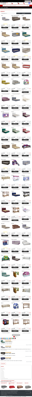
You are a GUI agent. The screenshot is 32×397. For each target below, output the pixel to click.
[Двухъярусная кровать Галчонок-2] (26, 179)
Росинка (12, 175)
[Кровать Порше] (26, 51)
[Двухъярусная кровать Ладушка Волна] (16, 210)
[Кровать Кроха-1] (5, 306)
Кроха (22, 143)
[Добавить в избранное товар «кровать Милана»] (9, 59)
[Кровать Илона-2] (26, 243)
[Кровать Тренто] (16, 259)
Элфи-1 (12, 31)
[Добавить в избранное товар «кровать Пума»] (9, 43)
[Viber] (4, 338)
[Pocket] (14, 338)
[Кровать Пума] (5, 35)
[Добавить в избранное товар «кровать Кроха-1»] (9, 315)
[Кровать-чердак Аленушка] (16, 163)
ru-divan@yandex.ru (6, 395)
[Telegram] (6, 338)
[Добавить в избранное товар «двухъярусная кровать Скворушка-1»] (20, 315)
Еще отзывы (3, 363)
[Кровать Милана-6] (16, 66)
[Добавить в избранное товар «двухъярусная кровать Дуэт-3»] (30, 331)
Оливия (2, 143)
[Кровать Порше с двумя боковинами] (16, 19)
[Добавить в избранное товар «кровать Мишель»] (20, 108)
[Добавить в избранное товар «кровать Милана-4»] (20, 155)
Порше (23, 47)
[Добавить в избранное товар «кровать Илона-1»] (30, 219)
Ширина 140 (2, 373)
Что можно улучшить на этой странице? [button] (8, 380)
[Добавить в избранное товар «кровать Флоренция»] (9, 235)
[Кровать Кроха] (26, 147)
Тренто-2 (12, 111)
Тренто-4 (12, 127)
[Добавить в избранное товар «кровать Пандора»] (9, 283)
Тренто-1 (2, 127)
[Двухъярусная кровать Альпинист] (16, 290)
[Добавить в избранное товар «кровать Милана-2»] (30, 43)
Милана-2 (23, 31)
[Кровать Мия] (26, 163)
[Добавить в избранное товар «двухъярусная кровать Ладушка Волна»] (20, 220)
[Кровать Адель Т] (16, 82)
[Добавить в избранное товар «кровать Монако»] (30, 27)
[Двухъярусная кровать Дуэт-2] (5, 195)
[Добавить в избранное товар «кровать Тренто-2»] (20, 123)
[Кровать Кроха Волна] (5, 179)
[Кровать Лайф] (16, 51)
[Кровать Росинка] (16, 179)
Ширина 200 (2, 376)
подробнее (4, 27)
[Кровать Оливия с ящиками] (16, 243)
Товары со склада (4, 394)
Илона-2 (23, 239)
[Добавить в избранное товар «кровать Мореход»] (9, 251)
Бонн (22, 223)
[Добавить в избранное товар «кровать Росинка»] (20, 187)
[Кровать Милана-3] (5, 210)
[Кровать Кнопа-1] (5, 259)
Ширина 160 (2, 374)
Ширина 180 (2, 375)
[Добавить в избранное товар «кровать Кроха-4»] (30, 267)
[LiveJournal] (13, 338)
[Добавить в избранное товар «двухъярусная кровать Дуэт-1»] (20, 331)
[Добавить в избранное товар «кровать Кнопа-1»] (9, 267)
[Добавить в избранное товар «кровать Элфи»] (30, 75)
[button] (4, 7)
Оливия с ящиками (14, 239)
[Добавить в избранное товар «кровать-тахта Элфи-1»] (20, 43)
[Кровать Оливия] (5, 147)
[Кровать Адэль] (5, 99)
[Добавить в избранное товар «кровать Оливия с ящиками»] (20, 251)
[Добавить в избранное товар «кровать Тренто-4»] (20, 139)
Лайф (12, 47)
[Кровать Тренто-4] (16, 131)
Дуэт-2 (2, 191)
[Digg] (15, 338)
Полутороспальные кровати (4, 378)
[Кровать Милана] (5, 51)
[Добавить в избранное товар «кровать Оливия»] (9, 155)
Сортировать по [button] (4, 13)
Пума (2, 31)
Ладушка (23, 191)
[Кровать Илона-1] (26, 210)
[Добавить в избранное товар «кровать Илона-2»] (30, 251)
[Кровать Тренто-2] (16, 115)
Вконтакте (10, 395)
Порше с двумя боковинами (15, 15)
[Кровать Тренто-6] (26, 115)
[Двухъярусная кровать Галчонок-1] (5, 322)
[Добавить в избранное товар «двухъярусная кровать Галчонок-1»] (9, 331)
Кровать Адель (8, 347)
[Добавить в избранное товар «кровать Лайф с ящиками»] (9, 171)
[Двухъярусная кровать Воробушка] (26, 82)
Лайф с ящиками (3, 159)
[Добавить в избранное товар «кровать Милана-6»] (20, 75)
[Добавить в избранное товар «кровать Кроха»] (30, 155)
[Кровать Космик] (26, 290)
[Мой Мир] (9, 338)
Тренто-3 (23, 127)
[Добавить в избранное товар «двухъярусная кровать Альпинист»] (20, 299)
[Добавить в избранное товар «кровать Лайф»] (20, 59)
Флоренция (2, 223)
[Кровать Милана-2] (26, 35)
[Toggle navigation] (2, 1)
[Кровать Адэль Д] (16, 227)
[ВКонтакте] (1, 338)
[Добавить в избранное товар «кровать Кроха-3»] (9, 299)
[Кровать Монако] (26, 19)
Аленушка (12, 159)
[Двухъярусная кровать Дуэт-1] (16, 322)
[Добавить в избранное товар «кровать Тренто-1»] (9, 139)
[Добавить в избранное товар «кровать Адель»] (9, 27)
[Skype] (7, 338)
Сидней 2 (12, 191)
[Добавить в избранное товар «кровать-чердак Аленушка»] (20, 171)
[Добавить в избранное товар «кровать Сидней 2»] (20, 203)
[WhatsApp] (5, 338)
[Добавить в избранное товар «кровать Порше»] (30, 59)
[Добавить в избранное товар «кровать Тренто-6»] (30, 123)
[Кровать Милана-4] (16, 147)
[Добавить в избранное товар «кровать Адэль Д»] (20, 235)
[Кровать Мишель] (16, 99)
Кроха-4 (23, 255)
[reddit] (10, 338)
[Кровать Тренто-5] (26, 99)
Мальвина (2, 111)
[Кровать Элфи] (26, 66)
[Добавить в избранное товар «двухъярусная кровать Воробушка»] (30, 92)
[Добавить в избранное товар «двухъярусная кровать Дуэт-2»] (9, 203)
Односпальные (3, 377)
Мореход (2, 239)
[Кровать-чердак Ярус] (26, 306)
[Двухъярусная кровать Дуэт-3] (26, 322)
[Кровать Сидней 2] (16, 195)
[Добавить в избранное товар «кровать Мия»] (30, 171)
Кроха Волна (3, 175)
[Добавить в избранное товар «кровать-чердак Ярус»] (30, 315)
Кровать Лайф (8, 358)
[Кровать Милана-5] (5, 66)
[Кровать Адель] (5, 19)
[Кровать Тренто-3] (26, 131)
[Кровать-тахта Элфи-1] (16, 35)
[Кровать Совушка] (26, 274)
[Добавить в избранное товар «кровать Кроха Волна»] (9, 187)
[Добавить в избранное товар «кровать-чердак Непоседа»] (20, 283)
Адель (2, 15)
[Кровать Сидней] (5, 82)
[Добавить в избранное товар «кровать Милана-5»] (9, 75)
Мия (22, 159)
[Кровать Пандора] (5, 274)
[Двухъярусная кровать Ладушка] (26, 195)
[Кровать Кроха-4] (26, 259)
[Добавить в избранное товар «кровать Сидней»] (9, 91)
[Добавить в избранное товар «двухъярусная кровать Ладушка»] (30, 203)
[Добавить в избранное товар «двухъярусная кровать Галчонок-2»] (30, 187)
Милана (2, 47)
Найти (28, 5)
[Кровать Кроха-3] (5, 290)
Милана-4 (12, 143)
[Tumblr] (3, 338)
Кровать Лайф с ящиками (10, 353)
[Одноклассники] (2, 338)
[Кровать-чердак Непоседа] (16, 274)
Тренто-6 (23, 111)
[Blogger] (8, 338)
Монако (23, 15)
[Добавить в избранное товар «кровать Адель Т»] (20, 91)
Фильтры (23, 13)
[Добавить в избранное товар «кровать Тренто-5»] (30, 108)
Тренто (12, 255)
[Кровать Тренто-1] (5, 131)
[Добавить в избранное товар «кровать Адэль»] (9, 108)
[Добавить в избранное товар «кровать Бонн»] (30, 235)
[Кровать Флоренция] (5, 227)
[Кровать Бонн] (26, 227)
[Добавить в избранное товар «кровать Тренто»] (20, 267)
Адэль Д (12, 223)
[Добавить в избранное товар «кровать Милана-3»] (9, 219)
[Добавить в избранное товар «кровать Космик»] (30, 299)
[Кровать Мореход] (5, 243)
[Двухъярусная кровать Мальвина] (5, 115)
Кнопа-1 (2, 255)
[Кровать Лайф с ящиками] (5, 163)
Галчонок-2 (23, 175)
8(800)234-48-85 (24, 3)
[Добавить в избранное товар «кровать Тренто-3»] (30, 139)
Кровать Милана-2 (8, 341)
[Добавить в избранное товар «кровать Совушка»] (30, 283)
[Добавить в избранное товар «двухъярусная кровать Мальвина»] (9, 123)
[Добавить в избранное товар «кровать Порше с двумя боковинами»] (20, 27)
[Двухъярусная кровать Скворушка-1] (16, 306)
